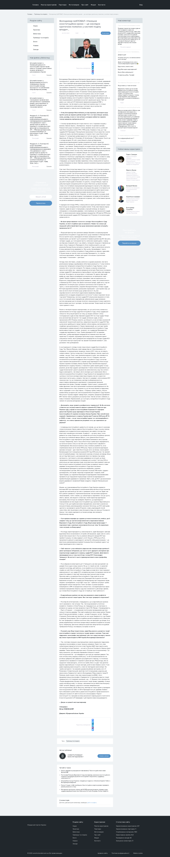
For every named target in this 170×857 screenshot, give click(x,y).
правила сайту (103, 853)
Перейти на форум (129, 243)
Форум (93, 5)
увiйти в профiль (92, 802)
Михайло (123, 141)
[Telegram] (93, 69)
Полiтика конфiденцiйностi (120, 853)
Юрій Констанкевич (133, 197)
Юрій (122, 102)
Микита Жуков (131, 170)
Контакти (101, 5)
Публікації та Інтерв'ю (72, 741)
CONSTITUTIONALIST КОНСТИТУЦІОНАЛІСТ (76, 756)
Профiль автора (104, 756)
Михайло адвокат (125, 47)
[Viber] (93, 71)
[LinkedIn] (93, 67)
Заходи (35, 49)
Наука (35, 26)
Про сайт (84, 5)
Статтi (34, 75)
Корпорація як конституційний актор (129, 107)
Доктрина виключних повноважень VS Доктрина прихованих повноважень (129, 52)
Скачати (49, 75)
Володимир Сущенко (130, 208)
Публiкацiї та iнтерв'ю (40, 14)
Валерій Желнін (131, 186)
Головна (36, 5)
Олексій (122, 130)
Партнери (62, 5)
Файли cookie (138, 853)
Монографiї (35, 138)
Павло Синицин (131, 154)
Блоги (35, 42)
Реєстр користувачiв (48, 5)
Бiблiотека (37, 34)
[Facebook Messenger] (93, 73)
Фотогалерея (74, 5)
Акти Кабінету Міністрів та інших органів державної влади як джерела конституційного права (129, 82)
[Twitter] (93, 65)
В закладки (105, 33)
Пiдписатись (40, 203)
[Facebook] (93, 63)
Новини (35, 45)
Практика (36, 30)
